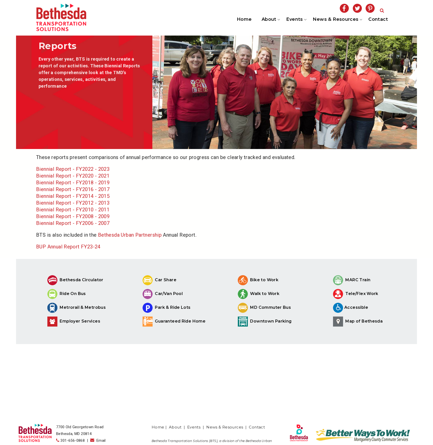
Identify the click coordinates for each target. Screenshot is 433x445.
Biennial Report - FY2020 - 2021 (73, 176)
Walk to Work (264, 293)
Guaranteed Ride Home (179, 321)
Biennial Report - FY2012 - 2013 (73, 203)
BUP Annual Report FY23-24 (68, 247)
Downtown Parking (270, 321)
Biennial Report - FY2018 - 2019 (73, 183)
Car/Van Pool (168, 293)
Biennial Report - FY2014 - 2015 (73, 196)
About (268, 19)
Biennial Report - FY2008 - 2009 (73, 216)
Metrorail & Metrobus (82, 307)
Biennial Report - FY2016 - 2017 (73, 189)
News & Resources (335, 19)
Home (244, 19)
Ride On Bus (72, 293)
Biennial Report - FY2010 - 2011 (73, 210)
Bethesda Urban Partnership (130, 235)
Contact (378, 19)
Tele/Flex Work (361, 293)
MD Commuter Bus (270, 307)
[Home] (61, 29)
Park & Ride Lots (172, 307)
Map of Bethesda (363, 321)
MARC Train (357, 279)
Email (100, 440)
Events (294, 19)
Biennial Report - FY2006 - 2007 (73, 223)
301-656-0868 (72, 440)
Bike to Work (263, 279)
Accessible (356, 307)
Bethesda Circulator (81, 279)
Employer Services (79, 321)
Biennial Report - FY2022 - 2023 (73, 169)
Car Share (165, 279)
